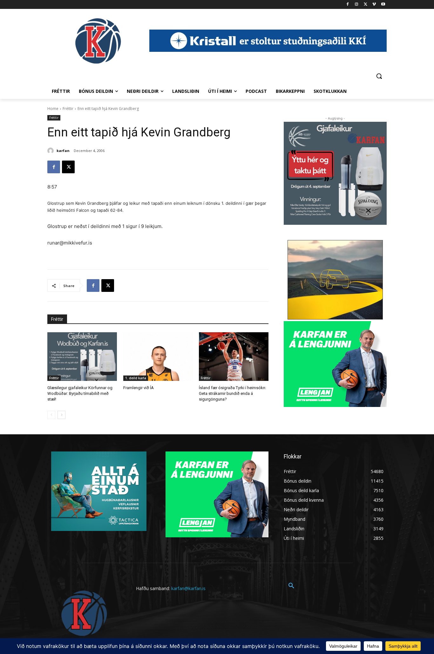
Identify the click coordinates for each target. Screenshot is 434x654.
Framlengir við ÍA (138, 387)
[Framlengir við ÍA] (158, 356)
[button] (379, 76)
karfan (63, 150)
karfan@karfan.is (188, 588)
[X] (365, 4)
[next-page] (61, 415)
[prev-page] (51, 415)
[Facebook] (347, 4)
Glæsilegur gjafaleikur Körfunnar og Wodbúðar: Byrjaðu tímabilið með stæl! (79, 393)
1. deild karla (135, 378)
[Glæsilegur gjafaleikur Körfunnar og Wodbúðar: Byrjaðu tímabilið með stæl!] (82, 356)
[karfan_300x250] (98, 491)
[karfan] (51, 151)
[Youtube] (383, 4)
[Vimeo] (374, 4)
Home (52, 108)
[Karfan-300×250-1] (335, 364)
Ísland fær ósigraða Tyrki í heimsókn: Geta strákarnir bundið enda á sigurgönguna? (232, 393)
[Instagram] (356, 4)
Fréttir (68, 108)
